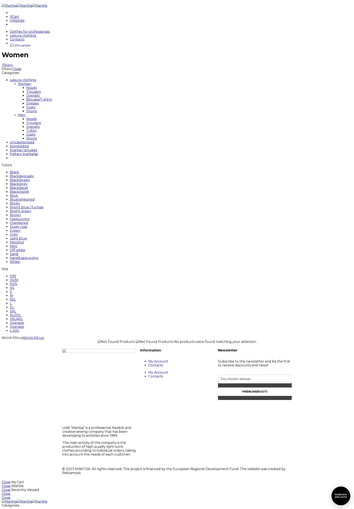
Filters (7, 65)
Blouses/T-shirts (39, 99)
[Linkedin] (245, 409)
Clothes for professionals (30, 32)
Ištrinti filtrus (33, 338)
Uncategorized (22, 142)
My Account (158, 361)
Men (21, 115)
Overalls (33, 96)
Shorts (31, 111)
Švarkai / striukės (23, 150)
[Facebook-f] (223, 409)
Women (24, 84)
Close (16, 69)
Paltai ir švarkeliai (24, 154)
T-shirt (31, 131)
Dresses (32, 103)
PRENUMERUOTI (254, 391)
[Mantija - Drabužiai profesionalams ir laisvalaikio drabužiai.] (24, 6)
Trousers (33, 92)
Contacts (17, 39)
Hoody (31, 88)
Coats (30, 107)
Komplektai (19, 146)
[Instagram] (234, 409)
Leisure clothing (23, 35)
